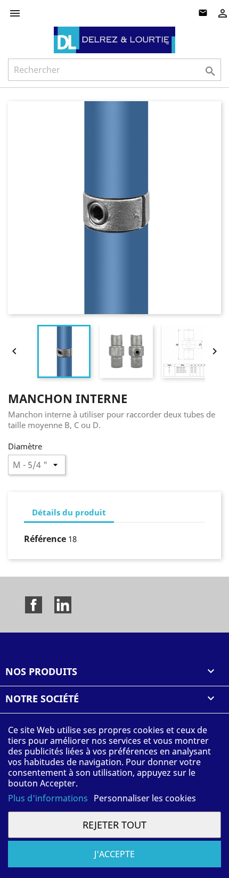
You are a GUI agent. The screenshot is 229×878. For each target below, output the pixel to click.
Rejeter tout (114, 824)
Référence (45, 539)
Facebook (33, 604)
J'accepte (114, 854)
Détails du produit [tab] (69, 512)
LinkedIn (62, 604)
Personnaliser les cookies (145, 798)
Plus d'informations (49, 798)
